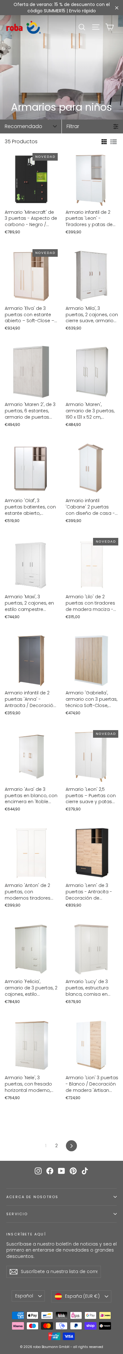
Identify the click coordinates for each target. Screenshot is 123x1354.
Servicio (17, 1214)
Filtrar (73, 126)
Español (24, 1296)
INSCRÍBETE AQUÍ (26, 1234)
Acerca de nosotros (32, 1197)
